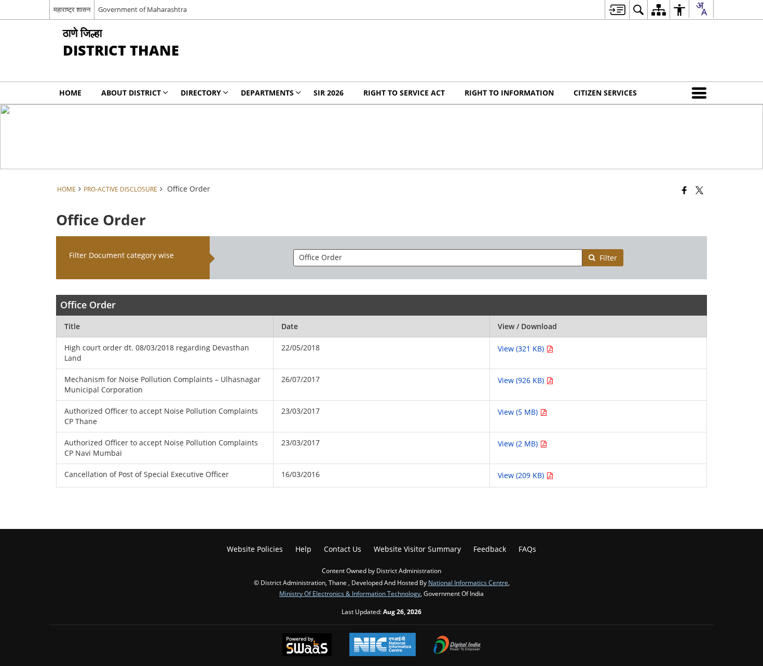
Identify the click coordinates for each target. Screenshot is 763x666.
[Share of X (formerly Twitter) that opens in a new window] (699, 190)
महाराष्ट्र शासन (71, 9)
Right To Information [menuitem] (509, 93)
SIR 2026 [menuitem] (329, 93)
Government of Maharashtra (142, 9)
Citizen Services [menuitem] (605, 93)
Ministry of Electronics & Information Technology (349, 593)
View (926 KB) (522, 380)
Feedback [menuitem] (489, 549)
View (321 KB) (522, 349)
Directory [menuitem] (201, 93)
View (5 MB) (519, 412)
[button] (701, 93)
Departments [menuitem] (267, 93)
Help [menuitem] (303, 549)
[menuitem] (617, 9)
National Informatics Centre (468, 582)
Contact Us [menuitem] (342, 549)
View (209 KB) (522, 475)
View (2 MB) (519, 443)
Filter (608, 258)
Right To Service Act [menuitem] (404, 93)
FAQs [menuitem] (527, 549)
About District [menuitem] (131, 93)
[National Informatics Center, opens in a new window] (383, 645)
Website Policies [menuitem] (255, 549)
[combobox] (701, 9)
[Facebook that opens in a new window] (684, 190)
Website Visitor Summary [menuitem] (417, 549)
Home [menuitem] (70, 93)
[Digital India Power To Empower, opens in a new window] (457, 646)
